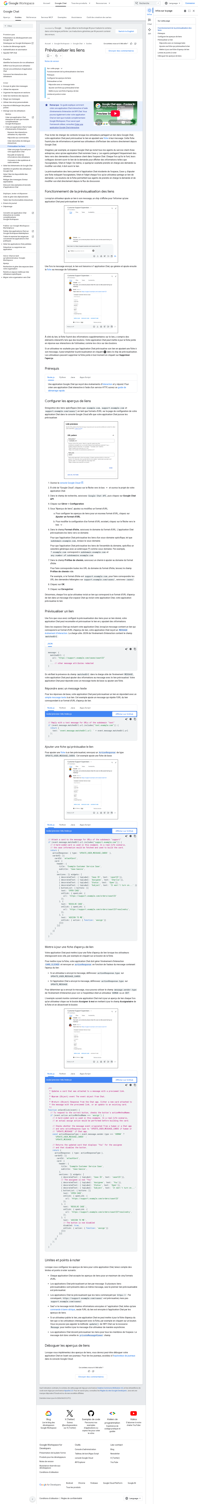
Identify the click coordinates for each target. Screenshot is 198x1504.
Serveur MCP (47, 17)
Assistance (76, 17)
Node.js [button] (51, 377)
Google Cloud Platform (112, 1483)
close (193, 10)
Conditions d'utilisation (49, 1472)
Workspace (26, 3)
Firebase (94, 1483)
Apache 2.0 (68, 1391)
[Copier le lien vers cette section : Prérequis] (62, 368)
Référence (31, 17)
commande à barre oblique (62, 1309)
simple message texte (55, 697)
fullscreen (189, 10)
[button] (17, 46)
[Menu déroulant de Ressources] (110, 3)
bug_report (185, 10)
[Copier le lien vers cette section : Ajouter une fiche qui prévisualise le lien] (96, 747)
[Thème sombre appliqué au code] (130, 649)
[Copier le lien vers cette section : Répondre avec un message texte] (89, 688)
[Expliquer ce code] (126, 649)
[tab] (51, 377)
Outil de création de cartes (99, 17)
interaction (107, 384)
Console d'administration (85, 1449)
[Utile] (131, 44)
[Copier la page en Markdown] (56, 56)
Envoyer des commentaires (121, 51)
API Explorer (80, 1462)
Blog (112, 1449)
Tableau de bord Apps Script (87, 1454)
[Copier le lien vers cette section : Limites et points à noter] (83, 1260)
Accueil (46, 3)
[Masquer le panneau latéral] (32, 1499)
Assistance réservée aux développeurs (49, 1467)
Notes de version (52, 61)
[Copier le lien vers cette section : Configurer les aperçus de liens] (93, 401)
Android (69, 1483)
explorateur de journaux (124, 1355)
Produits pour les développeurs (52, 1457)
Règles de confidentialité (71, 1498)
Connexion (190, 3)
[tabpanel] (91, 659)
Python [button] (62, 377)
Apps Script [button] (85, 377)
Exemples (62, 17)
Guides (18, 17)
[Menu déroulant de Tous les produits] (90, 3)
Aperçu (6, 17)
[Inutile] (135, 44)
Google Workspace (61, 44)
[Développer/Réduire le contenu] (61, 68)
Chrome (81, 1483)
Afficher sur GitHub (124, 714)
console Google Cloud (70, 483)
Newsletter (115, 1454)
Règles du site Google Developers (113, 1391)
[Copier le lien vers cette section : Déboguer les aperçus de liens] (92, 1345)
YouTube (114, 1462)
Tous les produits (79, 3)
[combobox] (147, 3)
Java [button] (73, 377)
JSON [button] (50, 643)
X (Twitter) (115, 1458)
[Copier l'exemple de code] (135, 649)
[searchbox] (18, 26)
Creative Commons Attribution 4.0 (110, 1388)
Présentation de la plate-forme (52, 1453)
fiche (106, 138)
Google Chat (61, 3)
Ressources (101, 3)
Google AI (132, 1483)
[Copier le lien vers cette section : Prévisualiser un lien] (76, 611)
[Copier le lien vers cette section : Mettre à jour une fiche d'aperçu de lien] (96, 947)
